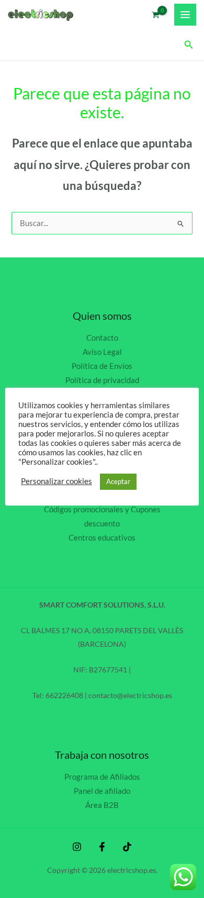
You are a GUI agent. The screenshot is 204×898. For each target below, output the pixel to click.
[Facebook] (102, 846)
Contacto (102, 337)
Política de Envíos (102, 366)
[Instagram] (77, 846)
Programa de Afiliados (102, 776)
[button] (189, 44)
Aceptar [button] (118, 481)
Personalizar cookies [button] (56, 481)
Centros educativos (102, 537)
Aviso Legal (102, 351)
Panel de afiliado (102, 791)
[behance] (127, 846)
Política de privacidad (102, 380)
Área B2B (102, 805)
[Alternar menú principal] (185, 15)
